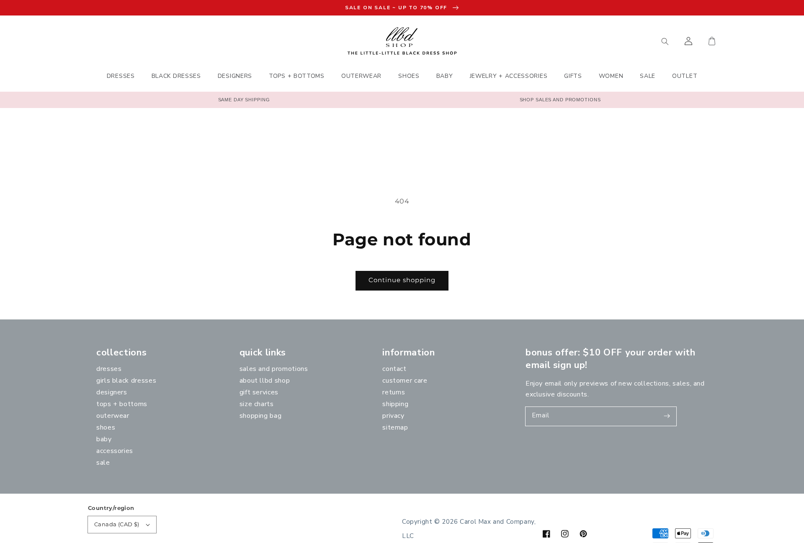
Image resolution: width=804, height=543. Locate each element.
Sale (103, 462)
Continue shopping (402, 280)
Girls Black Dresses (126, 380)
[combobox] (626, 41)
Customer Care (404, 380)
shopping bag (261, 415)
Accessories (114, 451)
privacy (393, 415)
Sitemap (395, 427)
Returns (393, 392)
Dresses (108, 368)
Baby (104, 439)
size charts (257, 404)
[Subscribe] (667, 416)
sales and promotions (274, 368)
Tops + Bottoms (121, 404)
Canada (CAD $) (116, 524)
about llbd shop (265, 380)
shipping (395, 404)
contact (394, 368)
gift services (259, 392)
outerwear (112, 415)
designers (111, 392)
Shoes (105, 427)
